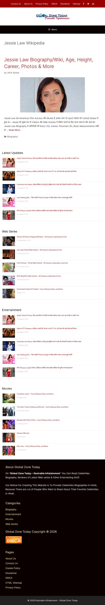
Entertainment (13, 514)
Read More (14, 130)
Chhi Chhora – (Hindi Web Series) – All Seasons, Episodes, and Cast (42, 263)
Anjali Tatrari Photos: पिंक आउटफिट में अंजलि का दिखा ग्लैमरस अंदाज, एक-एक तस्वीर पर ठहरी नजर (48, 158)
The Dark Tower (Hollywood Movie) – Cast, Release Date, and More (42, 407)
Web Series (11, 524)
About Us (28, 4)
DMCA (54, 4)
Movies (9, 519)
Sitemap (76, 4)
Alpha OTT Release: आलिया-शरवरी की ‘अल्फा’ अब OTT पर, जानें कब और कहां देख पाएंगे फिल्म (46, 171)
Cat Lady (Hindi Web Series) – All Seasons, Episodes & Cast (39, 250)
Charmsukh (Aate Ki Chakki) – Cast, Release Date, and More (40, 289)
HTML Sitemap (13, 582)
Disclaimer (65, 4)
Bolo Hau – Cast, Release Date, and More (32, 446)
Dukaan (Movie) (23, 433)
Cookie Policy (12, 568)
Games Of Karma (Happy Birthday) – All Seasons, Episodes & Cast (42, 237)
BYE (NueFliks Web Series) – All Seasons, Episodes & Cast (39, 276)
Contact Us (16, 4)
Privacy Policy (42, 4)
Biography (12, 136)
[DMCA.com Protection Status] (13, 542)
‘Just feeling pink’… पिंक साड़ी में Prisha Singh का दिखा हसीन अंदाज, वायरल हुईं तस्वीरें (44, 197)
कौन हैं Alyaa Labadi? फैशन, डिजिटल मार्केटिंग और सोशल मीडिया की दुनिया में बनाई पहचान (44, 211)
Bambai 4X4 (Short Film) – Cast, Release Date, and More (38, 420)
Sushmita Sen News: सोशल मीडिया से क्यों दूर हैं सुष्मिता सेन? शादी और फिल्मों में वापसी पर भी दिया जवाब (49, 184)
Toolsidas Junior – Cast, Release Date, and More (35, 394)
